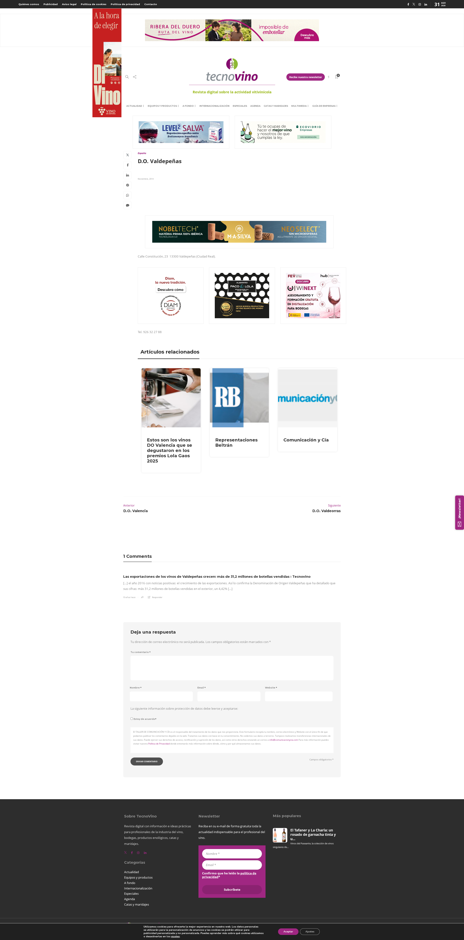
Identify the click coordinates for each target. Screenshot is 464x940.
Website (271, 687)
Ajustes (309, 931)
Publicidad (51, 4)
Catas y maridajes (276, 106)
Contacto (150, 4)
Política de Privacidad (159, 743)
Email (201, 687)
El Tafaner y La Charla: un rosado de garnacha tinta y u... (313, 834)
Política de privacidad (125, 4)
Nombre (136, 687)
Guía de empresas (323, 106)
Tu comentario (140, 652)
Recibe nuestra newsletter (305, 77)
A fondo (188, 106)
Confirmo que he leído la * (229, 875)
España (142, 153)
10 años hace (129, 597)
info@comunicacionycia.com (283, 739)
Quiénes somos (28, 4)
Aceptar (288, 931)
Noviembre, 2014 (146, 178)
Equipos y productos (162, 106)
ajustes (175, 936)
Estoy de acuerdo (145, 719)
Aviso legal (69, 4)
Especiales (240, 106)
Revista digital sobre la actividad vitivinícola (232, 92)
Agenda (255, 106)
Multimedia (299, 106)
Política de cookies (93, 4)
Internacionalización (214, 106)
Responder (157, 597)
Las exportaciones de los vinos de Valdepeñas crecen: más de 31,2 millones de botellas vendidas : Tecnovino (216, 577)
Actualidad (134, 106)
